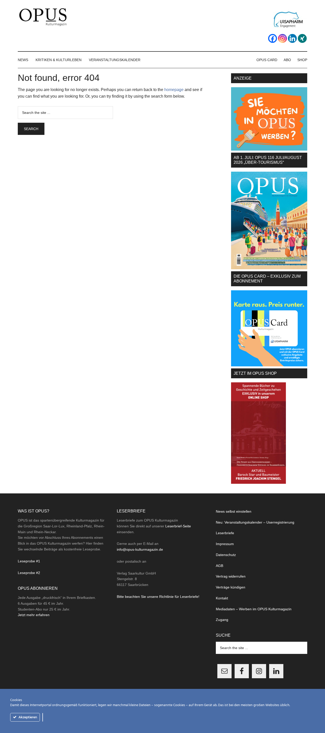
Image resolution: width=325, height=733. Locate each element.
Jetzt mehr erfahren (34, 615)
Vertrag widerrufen (231, 576)
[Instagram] (282, 38)
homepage (174, 89)
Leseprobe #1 (29, 561)
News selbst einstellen (233, 511)
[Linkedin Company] (292, 38)
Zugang (222, 620)
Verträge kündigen (230, 587)
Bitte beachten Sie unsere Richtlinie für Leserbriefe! (158, 597)
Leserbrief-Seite (178, 526)
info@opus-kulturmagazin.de (140, 549)
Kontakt (222, 598)
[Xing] (302, 38)
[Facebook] (272, 38)
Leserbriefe (225, 533)
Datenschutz (226, 555)
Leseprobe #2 (29, 573)
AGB (219, 566)
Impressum (225, 544)
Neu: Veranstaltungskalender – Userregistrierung (255, 522)
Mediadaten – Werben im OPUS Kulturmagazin (253, 609)
